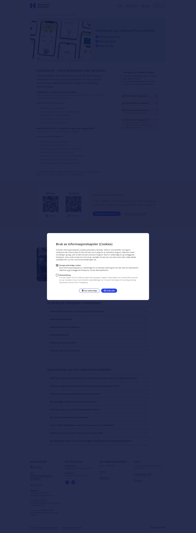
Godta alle (110, 290)
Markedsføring (65, 275)
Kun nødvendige (90, 290)
